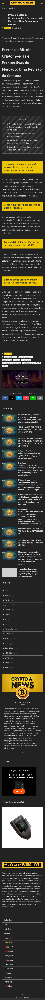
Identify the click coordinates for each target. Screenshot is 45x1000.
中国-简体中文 (12, 648)
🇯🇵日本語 (8, 977)
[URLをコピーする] (40, 398)
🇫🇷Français (9, 964)
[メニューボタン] (3, 3)
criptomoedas (7, 360)
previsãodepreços (28, 363)
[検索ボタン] (42, 3)
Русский (10, 638)
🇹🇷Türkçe (8, 986)
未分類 (9, 662)
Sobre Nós (8, 920)
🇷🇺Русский (9, 955)
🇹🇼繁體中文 (9, 951)
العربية (9, 643)
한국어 (9, 667)
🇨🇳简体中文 (9, 947)
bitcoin (20, 357)
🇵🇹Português (9, 960)
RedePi (38, 363)
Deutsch (10, 595)
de (7, 590)
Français (10, 610)
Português (7, 28)
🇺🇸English (8, 938)
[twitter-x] (22, 753)
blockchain (28, 357)
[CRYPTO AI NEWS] (22, 3)
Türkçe (9, 634)
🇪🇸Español (9, 942)
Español (10, 605)
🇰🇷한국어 (8, 982)
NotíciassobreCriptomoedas (12, 363)
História (8, 929)
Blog (6, 924)
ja (7, 619)
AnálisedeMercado (10, 357)
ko (7, 624)
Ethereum (17, 360)
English (9, 600)
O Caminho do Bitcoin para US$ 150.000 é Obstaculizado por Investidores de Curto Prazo (24, 127)
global (8, 614)
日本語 (9, 658)
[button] (5, 398)
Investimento (26, 360)
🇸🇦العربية (8, 973)
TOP (6, 915)
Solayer (5, 366)
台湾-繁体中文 (12, 653)
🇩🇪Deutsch (9, 969)
